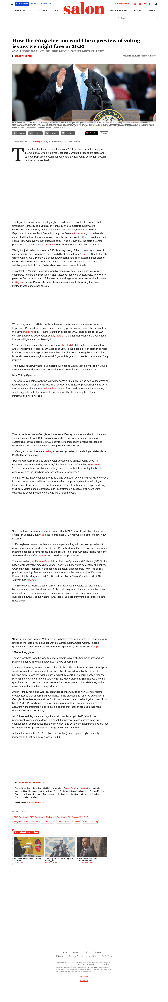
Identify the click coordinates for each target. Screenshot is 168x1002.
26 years (19, 282)
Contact (97, 953)
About (75, 953)
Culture (43, 11)
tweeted (86, 254)
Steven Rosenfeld (24, 56)
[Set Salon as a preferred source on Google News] (91, 133)
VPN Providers (84, 977)
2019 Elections (20, 817)
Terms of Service (76, 956)
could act (50, 245)
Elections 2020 (74, 817)
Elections (60, 817)
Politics (77, 822)
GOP (86, 817)
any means (57, 336)
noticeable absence (53, 388)
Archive (92, 956)
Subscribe (22, 4)
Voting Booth (70, 788)
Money (137, 11)
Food (58, 11)
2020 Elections (36, 817)
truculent (28, 332)
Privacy (59, 956)
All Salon (49, 817)
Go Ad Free (107, 956)
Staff (86, 953)
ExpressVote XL (44, 561)
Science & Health (117, 11)
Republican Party (90, 822)
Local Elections (47, 822)
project (82, 788)
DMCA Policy (84, 981)
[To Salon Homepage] (84, 8)
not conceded (78, 233)
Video (151, 11)
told (44, 535)
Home (64, 953)
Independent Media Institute (26, 822)
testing (48, 451)
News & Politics (22, 11)
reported (95, 465)
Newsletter (122, 4)
